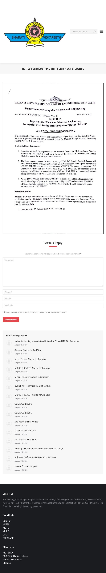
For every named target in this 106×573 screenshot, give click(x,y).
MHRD (6, 531)
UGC (5, 534)
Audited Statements (12, 559)
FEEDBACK (8, 538)
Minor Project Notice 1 (25, 430)
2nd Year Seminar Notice (26, 421)
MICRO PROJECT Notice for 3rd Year (32, 368)
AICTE (6, 528)
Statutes (7, 563)
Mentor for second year (25, 466)
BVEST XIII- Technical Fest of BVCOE (32, 386)
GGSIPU (6, 521)
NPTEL (6, 524)
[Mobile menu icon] (101, 31)
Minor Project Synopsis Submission (31, 377)
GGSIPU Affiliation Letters (15, 556)
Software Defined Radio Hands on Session (35, 457)
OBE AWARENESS (23, 404)
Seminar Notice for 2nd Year (27, 350)
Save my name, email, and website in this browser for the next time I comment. (36, 312)
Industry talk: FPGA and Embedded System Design (38, 448)
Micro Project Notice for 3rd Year (30, 359)
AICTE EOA (8, 552)
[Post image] (9, 343)
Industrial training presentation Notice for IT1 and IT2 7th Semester (46, 341)
